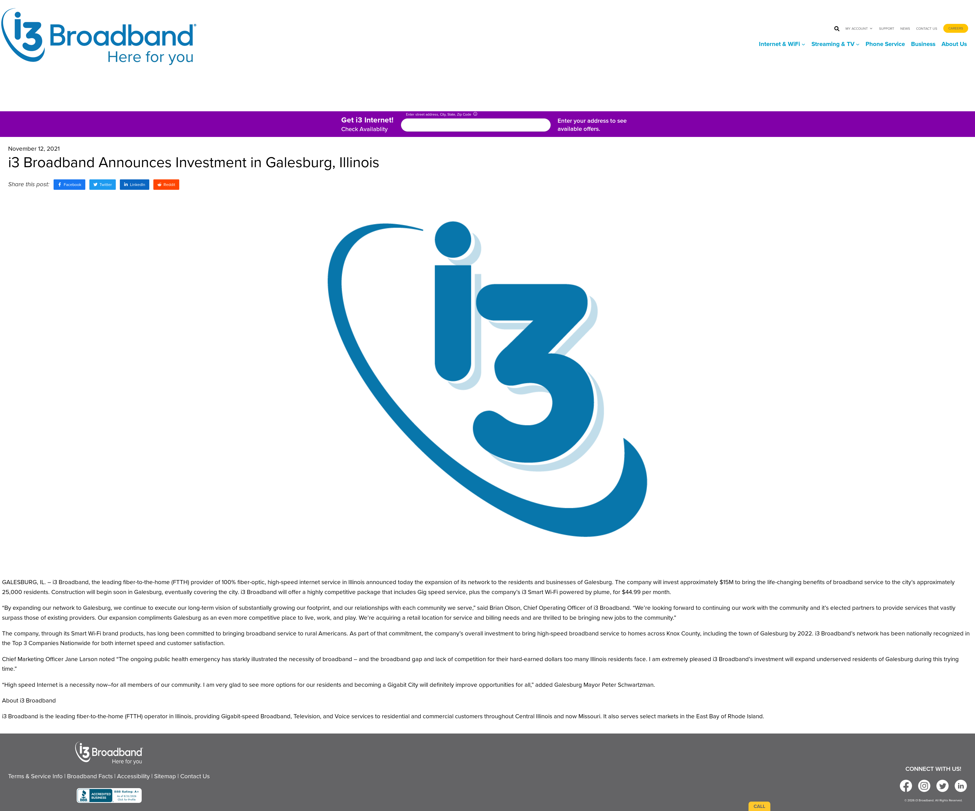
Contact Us (926, 28)
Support (886, 28)
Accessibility (133, 776)
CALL (759, 806)
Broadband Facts (90, 776)
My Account (857, 28)
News (905, 28)
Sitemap (165, 776)
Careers (955, 28)
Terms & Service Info (35, 776)
